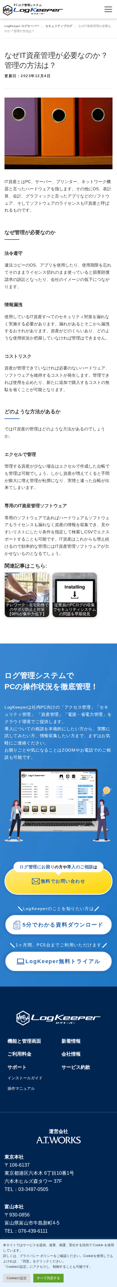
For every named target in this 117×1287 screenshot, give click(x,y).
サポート (17, 1067)
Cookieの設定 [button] (17, 1278)
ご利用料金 (20, 1053)
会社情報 (71, 1053)
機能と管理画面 (24, 1041)
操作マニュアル (21, 1088)
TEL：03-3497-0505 (26, 1189)
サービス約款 (76, 1067)
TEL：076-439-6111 (26, 1231)
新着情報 (71, 1041)
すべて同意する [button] (48, 1278)
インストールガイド (25, 1078)
